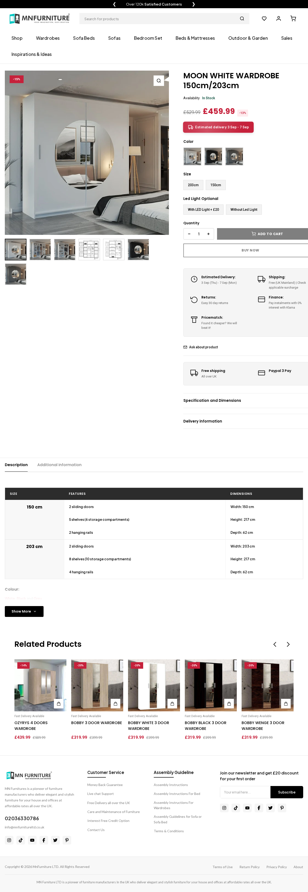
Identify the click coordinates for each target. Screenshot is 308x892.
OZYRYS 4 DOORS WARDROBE (31, 725)
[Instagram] (9, 840)
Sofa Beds (84, 38)
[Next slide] (288, 644)
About (298, 867)
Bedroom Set (148, 38)
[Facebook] (43, 840)
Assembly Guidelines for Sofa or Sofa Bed (178, 819)
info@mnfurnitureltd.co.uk (24, 827)
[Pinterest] (67, 840)
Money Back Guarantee (105, 785)
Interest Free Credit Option (108, 821)
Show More (21, 611)
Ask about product (203, 347)
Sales (286, 38)
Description (16, 465)
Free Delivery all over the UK (108, 803)
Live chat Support (100, 794)
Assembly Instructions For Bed (177, 794)
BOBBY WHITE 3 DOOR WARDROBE (148, 725)
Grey (38, 598)
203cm (193, 185)
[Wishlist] (264, 18)
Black (21, 598)
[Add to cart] (59, 703)
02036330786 (22, 818)
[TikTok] (20, 840)
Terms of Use (222, 867)
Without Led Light (244, 209)
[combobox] (164, 18)
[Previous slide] (275, 644)
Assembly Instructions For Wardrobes (173, 805)
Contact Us (96, 830)
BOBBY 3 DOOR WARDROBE (96, 723)
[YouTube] (32, 840)
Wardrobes (48, 38)
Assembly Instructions (171, 785)
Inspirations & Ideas (32, 54)
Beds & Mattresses (195, 38)
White (10, 598)
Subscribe (286, 792)
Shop (17, 38)
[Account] (278, 18)
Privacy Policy (276, 867)
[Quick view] (59, 665)
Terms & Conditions (169, 831)
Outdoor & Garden (248, 38)
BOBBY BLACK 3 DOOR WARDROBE (205, 725)
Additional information (59, 465)
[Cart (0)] (293, 18)
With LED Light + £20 (203, 209)
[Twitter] (55, 840)
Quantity (191, 223)
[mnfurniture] (40, 18)
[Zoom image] (159, 80)
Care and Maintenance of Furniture (113, 812)
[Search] (242, 18)
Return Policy (249, 867)
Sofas (114, 38)
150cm (215, 185)
